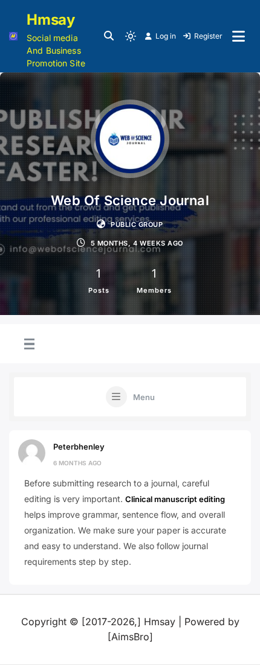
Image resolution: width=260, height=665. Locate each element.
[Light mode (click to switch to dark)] (130, 36)
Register (208, 35)
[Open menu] (238, 36)
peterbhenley (79, 446)
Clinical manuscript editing (175, 499)
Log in (165, 35)
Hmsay (51, 19)
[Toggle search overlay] (109, 36)
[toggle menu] (27, 345)
